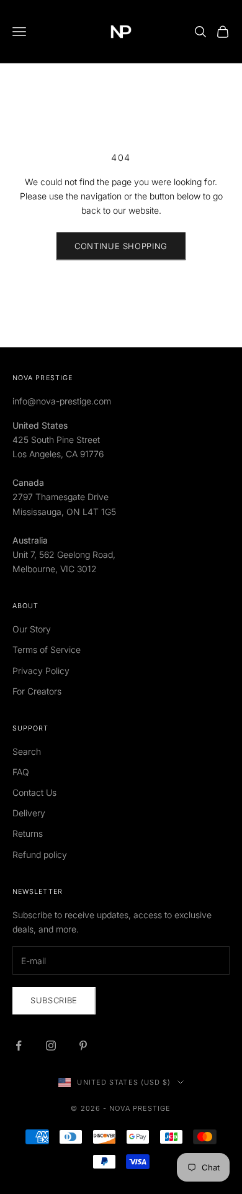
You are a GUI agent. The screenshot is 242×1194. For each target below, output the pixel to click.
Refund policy (39, 854)
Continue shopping (121, 246)
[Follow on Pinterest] (83, 1045)
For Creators (36, 691)
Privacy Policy (40, 670)
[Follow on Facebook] (18, 1045)
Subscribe (54, 1000)
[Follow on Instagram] (51, 1045)
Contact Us (34, 792)
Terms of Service (46, 649)
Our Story (31, 629)
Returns (27, 833)
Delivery (28, 813)
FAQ (20, 772)
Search (26, 751)
